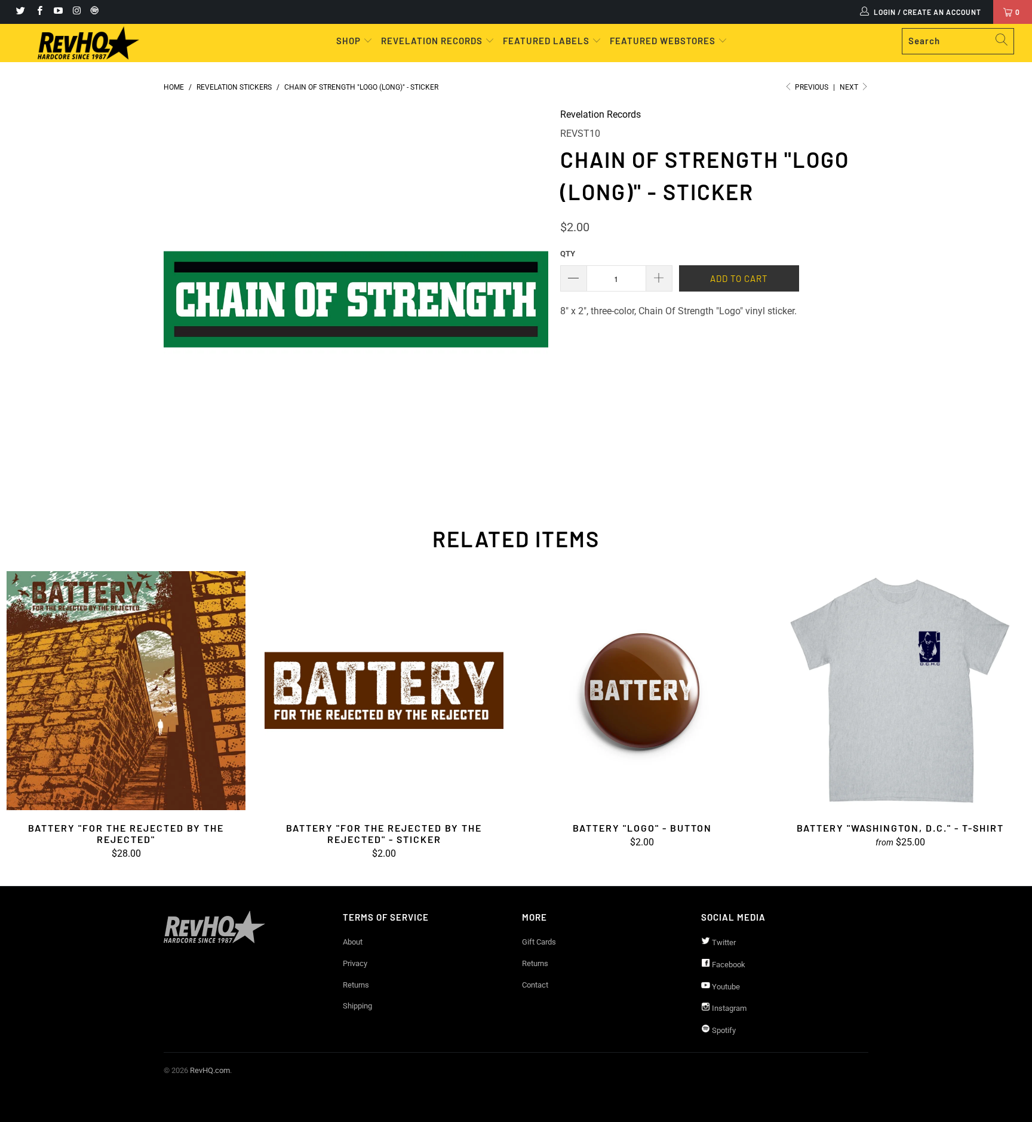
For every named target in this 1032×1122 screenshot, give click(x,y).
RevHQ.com (210, 1070)
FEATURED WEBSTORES (664, 40)
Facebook (727, 964)
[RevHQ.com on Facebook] (38, 12)
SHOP (349, 40)
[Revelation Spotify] (93, 12)
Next (850, 87)
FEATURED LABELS (546, 40)
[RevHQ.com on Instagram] (76, 12)
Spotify (723, 1030)
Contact (535, 984)
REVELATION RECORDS (432, 40)
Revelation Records (600, 114)
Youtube (725, 986)
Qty (567, 253)
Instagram (728, 1008)
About (353, 941)
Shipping (357, 1005)
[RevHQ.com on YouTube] (58, 12)
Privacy (355, 963)
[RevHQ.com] (88, 43)
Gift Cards (539, 941)
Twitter (723, 942)
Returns (356, 984)
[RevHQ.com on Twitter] (20, 12)
